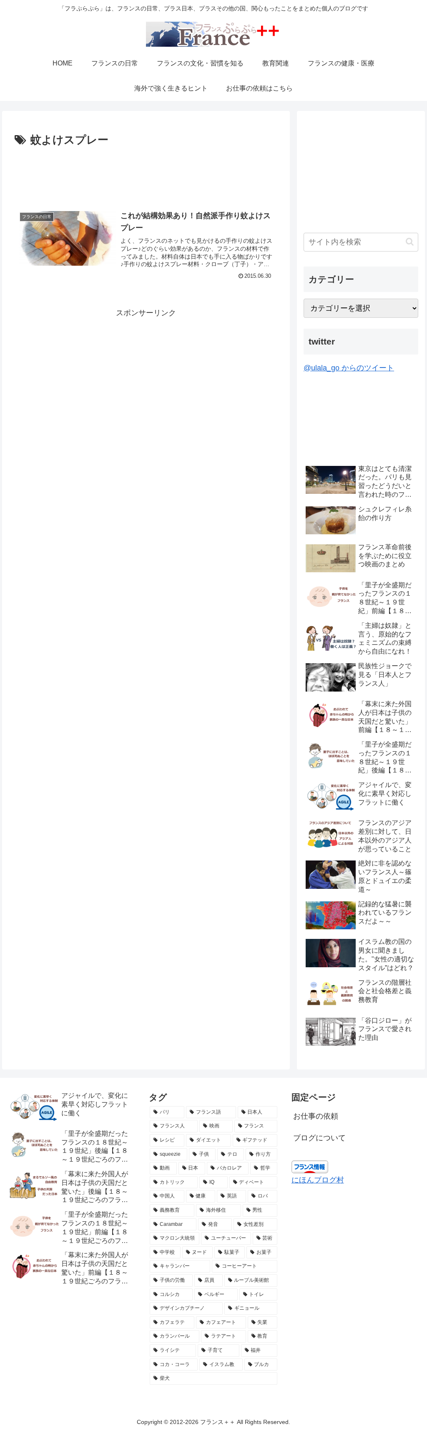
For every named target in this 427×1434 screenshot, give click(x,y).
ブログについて (319, 1138)
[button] (409, 242)
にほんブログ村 (317, 1180)
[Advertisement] (146, 175)
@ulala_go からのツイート (349, 368)
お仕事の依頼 (315, 1116)
